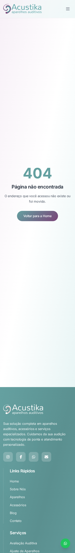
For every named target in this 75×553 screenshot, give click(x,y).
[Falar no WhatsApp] (65, 543)
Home (14, 481)
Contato (16, 521)
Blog (13, 513)
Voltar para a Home (37, 216)
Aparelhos (17, 497)
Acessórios (18, 505)
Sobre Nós (18, 489)
